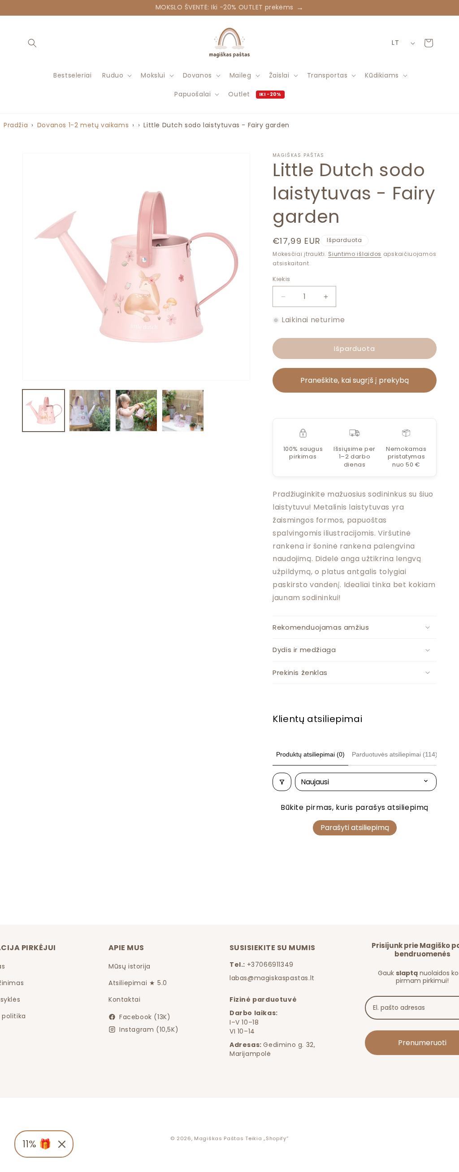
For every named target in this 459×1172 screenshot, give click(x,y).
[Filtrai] (282, 782)
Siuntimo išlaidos (354, 254)
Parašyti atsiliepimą (354, 827)
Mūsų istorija (129, 966)
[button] (32, 43)
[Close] (61, 1144)
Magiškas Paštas (219, 1138)
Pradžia (16, 125)
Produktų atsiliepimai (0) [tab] (310, 754)
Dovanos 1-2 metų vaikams (83, 125)
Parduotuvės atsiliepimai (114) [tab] (394, 754)
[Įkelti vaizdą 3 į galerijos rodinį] (136, 410)
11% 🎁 (36, 1144)
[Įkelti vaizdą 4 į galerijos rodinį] (183, 410)
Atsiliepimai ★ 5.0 (137, 982)
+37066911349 (270, 964)
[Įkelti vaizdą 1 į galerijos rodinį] (43, 410)
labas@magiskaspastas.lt (272, 977)
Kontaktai (124, 999)
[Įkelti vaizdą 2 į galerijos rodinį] (90, 410)
